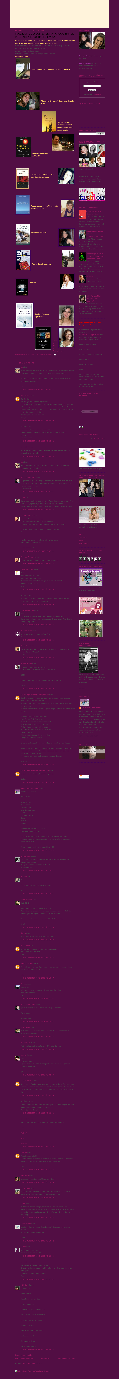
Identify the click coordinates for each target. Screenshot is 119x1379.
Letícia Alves (25, 1027)
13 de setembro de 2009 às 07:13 (37, 510)
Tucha (23, 498)
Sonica (23, 984)
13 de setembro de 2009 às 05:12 (37, 441)
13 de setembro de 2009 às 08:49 (37, 604)
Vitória (81, 534)
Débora (23, 1055)
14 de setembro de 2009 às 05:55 (37, 1095)
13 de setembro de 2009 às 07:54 (37, 563)
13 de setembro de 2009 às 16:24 (37, 958)
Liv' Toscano (25, 1188)
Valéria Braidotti (26, 899)
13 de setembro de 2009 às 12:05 (37, 871)
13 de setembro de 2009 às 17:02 (37, 998)
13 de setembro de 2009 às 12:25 (37, 894)
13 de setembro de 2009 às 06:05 (37, 492)
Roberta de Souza (27, 963)
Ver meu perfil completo (89, 736)
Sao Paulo (83, 537)
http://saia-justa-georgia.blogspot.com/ (35, 694)
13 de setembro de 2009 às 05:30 (37, 471)
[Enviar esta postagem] (55, 354)
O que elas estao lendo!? (30, 788)
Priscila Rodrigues (27, 610)
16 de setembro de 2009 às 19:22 (37, 1241)
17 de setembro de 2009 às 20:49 (37, 1256)
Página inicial (45, 1358)
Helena (23, 933)
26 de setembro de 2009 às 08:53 (37, 1350)
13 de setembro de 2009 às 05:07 (37, 390)
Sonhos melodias (27, 1081)
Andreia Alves (26, 856)
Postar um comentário (23, 1355)
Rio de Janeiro (84, 543)
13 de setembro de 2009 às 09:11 (37, 640)
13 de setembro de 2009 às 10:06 (37, 764)
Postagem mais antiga (66, 1358)
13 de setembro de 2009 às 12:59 (37, 927)
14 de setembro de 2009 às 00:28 (37, 1049)
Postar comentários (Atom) (31, 1363)
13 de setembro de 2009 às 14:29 (37, 940)
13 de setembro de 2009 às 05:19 (37, 456)
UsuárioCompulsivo (99, 439)
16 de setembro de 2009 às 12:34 (37, 1218)
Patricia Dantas (26, 664)
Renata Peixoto (26, 631)
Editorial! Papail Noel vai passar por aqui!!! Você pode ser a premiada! (94, 256)
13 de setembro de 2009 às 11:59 (37, 850)
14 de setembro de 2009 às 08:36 (37, 1113)
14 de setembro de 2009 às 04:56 (37, 1075)
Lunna (23, 1203)
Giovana (24, 876)
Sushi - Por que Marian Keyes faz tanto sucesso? (93, 298)
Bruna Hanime (26, 646)
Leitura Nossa (26, 1224)
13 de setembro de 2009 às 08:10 (37, 589)
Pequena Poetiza (27, 515)
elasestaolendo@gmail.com (89, 335)
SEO (22, 1128)
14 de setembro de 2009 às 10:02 (37, 1147)
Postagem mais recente (24, 1358)
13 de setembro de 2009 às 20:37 (37, 1037)
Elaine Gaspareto (27, 569)
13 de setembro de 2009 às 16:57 (37, 978)
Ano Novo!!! (89, 276)
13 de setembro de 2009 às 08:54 (37, 625)
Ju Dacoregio (25, 1042)
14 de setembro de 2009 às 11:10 (37, 1170)
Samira (23, 1247)
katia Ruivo (25, 1176)
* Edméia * (24, 1285)
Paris (81, 540)
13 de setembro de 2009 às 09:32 (37, 689)
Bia (22, 367)
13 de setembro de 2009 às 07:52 (37, 551)
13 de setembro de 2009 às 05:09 (37, 420)
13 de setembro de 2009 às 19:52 (37, 1021)
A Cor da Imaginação (28, 477)
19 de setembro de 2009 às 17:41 (37, 1279)
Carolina (24, 1152)
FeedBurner (97, 94)
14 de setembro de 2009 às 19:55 (37, 1182)
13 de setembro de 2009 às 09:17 (37, 658)
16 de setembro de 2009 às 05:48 (37, 1197)
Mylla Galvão (25, 395)
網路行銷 (24, 1133)
